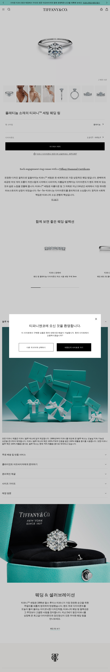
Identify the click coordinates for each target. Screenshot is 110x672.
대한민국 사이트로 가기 (74, 347)
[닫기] (96, 319)
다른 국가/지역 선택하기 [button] (36, 347)
